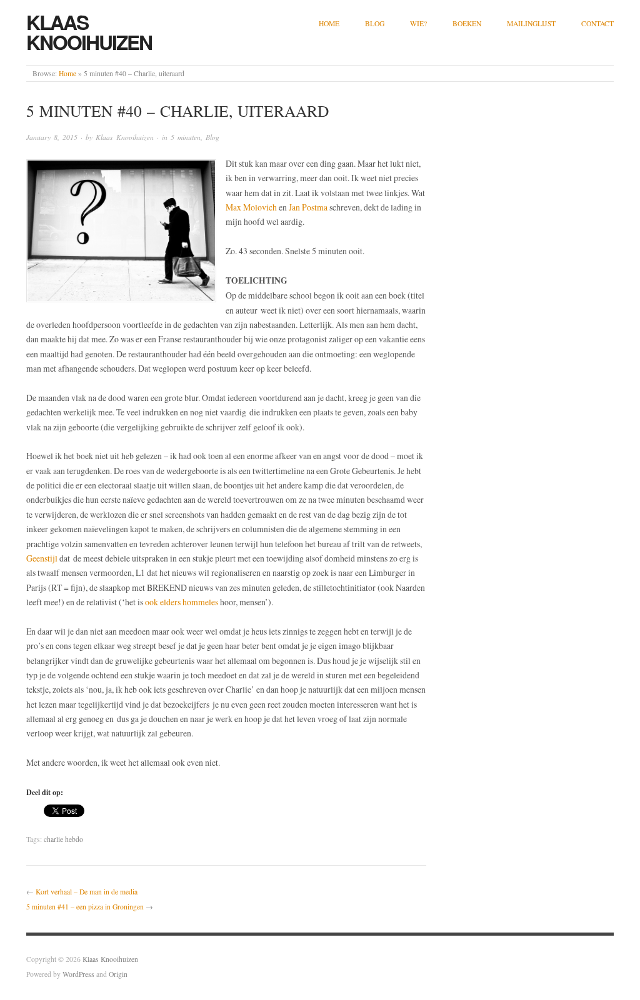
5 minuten (186, 137)
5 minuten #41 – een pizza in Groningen (85, 906)
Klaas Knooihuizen (89, 31)
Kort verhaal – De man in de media (87, 891)
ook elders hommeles (181, 602)
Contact (597, 23)
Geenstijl (42, 558)
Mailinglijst (531, 23)
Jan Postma (308, 207)
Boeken (466, 23)
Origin (118, 974)
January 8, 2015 (52, 137)
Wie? (418, 23)
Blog (374, 23)
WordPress (78, 974)
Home (329, 23)
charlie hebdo (63, 839)
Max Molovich (251, 207)
